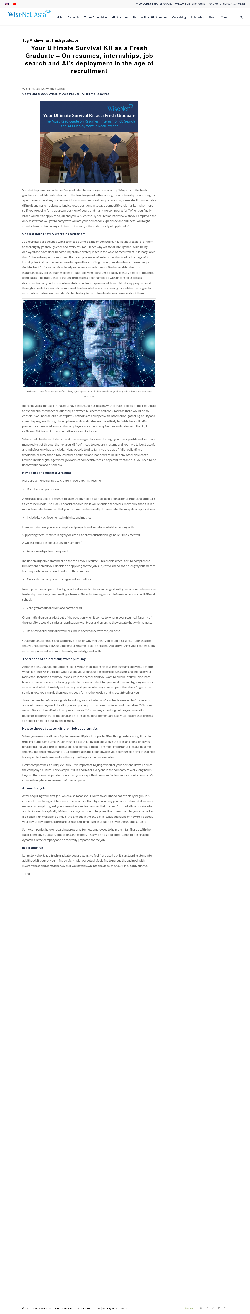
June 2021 (183, 800)
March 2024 (184, 641)
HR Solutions (184, 128)
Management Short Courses (194, 170)
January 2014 (185, 1259)
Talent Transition (187, 273)
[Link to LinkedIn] (201, 1308)
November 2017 (187, 1022)
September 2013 (187, 1280)
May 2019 (183, 929)
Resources (183, 221)
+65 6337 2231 (238, 4)
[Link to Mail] (225, 1308)
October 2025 (185, 543)
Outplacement (185, 449)
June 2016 (183, 1110)
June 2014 (183, 1234)
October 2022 (185, 718)
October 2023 (185, 667)
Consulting (183, 82)
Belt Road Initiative (189, 423)
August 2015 (184, 1161)
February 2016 (186, 1130)
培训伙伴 (182, 345)
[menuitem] (8, 4)
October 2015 (185, 1151)
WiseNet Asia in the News (193, 475)
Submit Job (183, 242)
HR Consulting (186, 113)
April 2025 (183, 574)
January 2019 (185, 950)
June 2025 (183, 563)
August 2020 (184, 852)
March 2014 (184, 1249)
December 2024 (187, 594)
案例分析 (182, 381)
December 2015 (187, 1141)
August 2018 (184, 976)
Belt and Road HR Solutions (194, 56)
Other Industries (187, 185)
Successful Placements (191, 252)
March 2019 (184, 940)
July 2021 (182, 795)
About (180, 41)
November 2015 (187, 1146)
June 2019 (183, 924)
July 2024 (182, 620)
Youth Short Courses (189, 309)
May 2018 (183, 991)
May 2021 (183, 806)
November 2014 (187, 1208)
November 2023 (187, 661)
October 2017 (185, 1027)
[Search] (241, 17)
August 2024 (184, 615)
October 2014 (185, 1213)
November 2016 (187, 1084)
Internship (182, 444)
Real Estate (183, 216)
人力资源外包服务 (188, 324)
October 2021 (185, 780)
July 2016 (182, 1105)
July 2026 (182, 496)
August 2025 (184, 553)
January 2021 (185, 826)
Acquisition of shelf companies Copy (200, 51)
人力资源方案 (185, 330)
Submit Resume (186, 247)
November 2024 (187, 599)
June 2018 (183, 986)
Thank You (183, 278)
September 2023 (187, 672)
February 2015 (186, 1192)
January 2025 (185, 589)
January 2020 (185, 888)
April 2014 (183, 1244)
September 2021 (187, 785)
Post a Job (183, 211)
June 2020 (183, 862)
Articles (181, 418)
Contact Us (183, 87)
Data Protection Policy (191, 98)
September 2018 (187, 971)
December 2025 (187, 532)
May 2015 (183, 1177)
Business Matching (188, 428)
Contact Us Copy (187, 92)
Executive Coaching (189, 439)
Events (180, 434)
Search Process (186, 237)
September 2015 (187, 1156)
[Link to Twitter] (219, 1308)
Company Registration (191, 77)
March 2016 (184, 1125)
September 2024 (187, 610)
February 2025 (186, 584)
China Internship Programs (194, 72)
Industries (182, 134)
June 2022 (183, 739)
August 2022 (184, 728)
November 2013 (187, 1270)
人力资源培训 (185, 319)
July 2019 (182, 919)
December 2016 (187, 1079)
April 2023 (183, 687)
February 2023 (186, 697)
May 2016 (183, 1115)
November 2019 (187, 898)
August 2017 (184, 1038)
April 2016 (183, 1120)
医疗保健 (182, 340)
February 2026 (186, 522)
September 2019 (187, 909)
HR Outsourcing (187, 118)
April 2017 (183, 1058)
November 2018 (187, 960)
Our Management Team (192, 196)
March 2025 (184, 579)
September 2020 (187, 847)
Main (179, 165)
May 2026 (183, 507)
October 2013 (185, 1275)
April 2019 (183, 935)
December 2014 (187, 1203)
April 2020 (183, 873)
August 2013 (184, 1285)
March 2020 (184, 878)
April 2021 (183, 811)
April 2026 (183, 512)
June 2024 (183, 625)
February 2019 (186, 945)
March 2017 (184, 1063)
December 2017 (187, 1017)
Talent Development (189, 268)
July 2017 (182, 1043)
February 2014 (186, 1254)
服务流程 (182, 376)
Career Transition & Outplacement (199, 61)
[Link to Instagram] (213, 1308)
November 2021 (187, 775)
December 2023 (187, 656)
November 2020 (187, 837)
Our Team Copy (186, 201)
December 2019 (187, 893)
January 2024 (185, 651)
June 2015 (183, 1172)
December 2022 (187, 708)
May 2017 (183, 1053)
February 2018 (186, 1007)
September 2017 (187, 1032)
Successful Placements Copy (195, 257)
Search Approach (187, 226)
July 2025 (182, 558)
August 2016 (184, 1100)
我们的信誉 (184, 361)
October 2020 (185, 842)
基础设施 (182, 350)
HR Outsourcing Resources (194, 123)
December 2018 (187, 955)
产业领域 (182, 314)
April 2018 (183, 996)
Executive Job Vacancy (191, 103)
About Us (182, 46)
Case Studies (184, 67)
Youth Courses (185, 304)
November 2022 (187, 713)
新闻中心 (182, 371)
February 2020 (186, 883)
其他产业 (182, 335)
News (180, 175)
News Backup (185, 180)
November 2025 (187, 537)
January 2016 (185, 1136)
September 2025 (187, 548)
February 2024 (186, 646)
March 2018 (184, 1002)
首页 (179, 402)
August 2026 (184, 491)
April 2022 (183, 749)
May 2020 (183, 867)
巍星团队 (182, 355)
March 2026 (184, 517)
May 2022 (183, 744)
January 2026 (185, 527)
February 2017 (186, 1069)
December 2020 (187, 832)
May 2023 (183, 682)
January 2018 (185, 1012)
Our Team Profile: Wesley (193, 206)
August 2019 (184, 914)
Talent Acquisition (188, 263)
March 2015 (184, 1187)
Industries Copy (186, 144)
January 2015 (185, 1197)
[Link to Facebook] (207, 1308)
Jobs (179, 159)
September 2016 (187, 1094)
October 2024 (185, 605)
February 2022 (186, 759)
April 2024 (183, 635)
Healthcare (183, 108)
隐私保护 (182, 396)
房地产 (180, 366)
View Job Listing (147, 3)
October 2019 (185, 904)
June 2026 (183, 502)
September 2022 (187, 723)
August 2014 (184, 1223)
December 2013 (187, 1265)
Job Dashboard (186, 154)
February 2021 (186, 821)
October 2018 (185, 965)
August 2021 (184, 790)
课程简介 (182, 391)
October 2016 (185, 1089)
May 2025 (183, 569)
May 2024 (183, 630)
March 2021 (184, 816)
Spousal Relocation (188, 454)
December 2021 (187, 770)
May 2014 (183, 1239)
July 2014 (182, 1228)
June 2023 (183, 677)
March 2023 (184, 692)
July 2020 (182, 857)
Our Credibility (186, 190)
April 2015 (183, 1182)
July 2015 (182, 1167)
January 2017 (185, 1074)
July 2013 (182, 1290)
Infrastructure (185, 149)
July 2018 (182, 981)
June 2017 (183, 1048)
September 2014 (187, 1218)
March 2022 (184, 754)
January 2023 (185, 702)
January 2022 (185, 764)
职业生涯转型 (185, 386)
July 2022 (182, 733)
